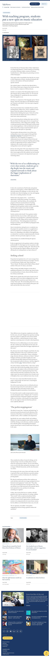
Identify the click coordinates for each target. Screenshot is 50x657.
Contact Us (4, 646)
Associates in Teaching (16, 135)
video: (20, 362)
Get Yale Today (7, 638)
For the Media (5, 645)
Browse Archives (5, 642)
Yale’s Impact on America (15, 7)
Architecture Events (26, 7)
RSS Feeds (4, 643)
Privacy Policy (4, 650)
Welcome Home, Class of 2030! (37, 7)
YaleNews (6, 4)
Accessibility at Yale (5, 649)
